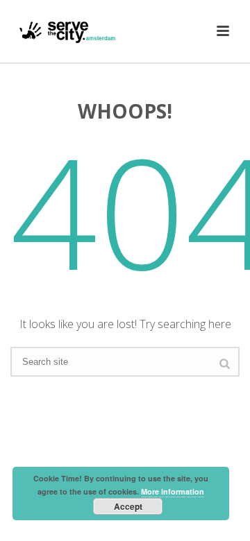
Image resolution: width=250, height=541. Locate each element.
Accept (128, 506)
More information (172, 491)
